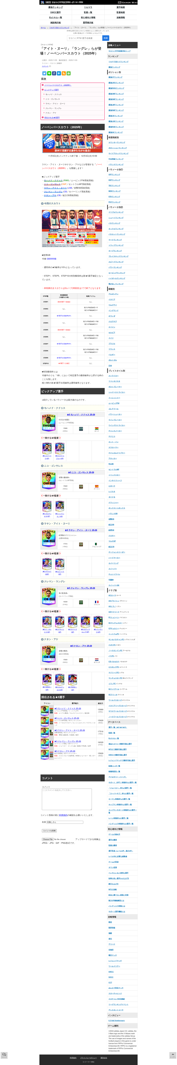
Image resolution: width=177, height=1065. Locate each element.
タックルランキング (116, 228)
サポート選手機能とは (117, 911)
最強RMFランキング (116, 110)
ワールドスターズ (115, 700)
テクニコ (112, 436)
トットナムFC (114, 634)
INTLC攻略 (113, 889)
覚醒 (110, 933)
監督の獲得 (113, 845)
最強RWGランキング (116, 88)
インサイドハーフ (115, 480)
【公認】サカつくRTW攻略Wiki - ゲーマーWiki (63, 2)
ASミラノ (112, 606)
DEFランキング (114, 180)
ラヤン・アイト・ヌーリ (55, 187)
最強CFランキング (115, 77)
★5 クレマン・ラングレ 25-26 (81, 587)
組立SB (111, 524)
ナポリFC (112, 645)
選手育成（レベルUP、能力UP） (121, 850)
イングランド (114, 310)
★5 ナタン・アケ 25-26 (81, 645)
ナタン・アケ (50, 195)
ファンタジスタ (114, 381)
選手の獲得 (113, 839)
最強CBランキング (116, 115)
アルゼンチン (114, 294)
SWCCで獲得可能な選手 (118, 755)
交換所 (111, 949)
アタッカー (113, 458)
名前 (44, 821)
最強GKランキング (116, 132)
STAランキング (114, 196)
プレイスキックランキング (118, 256)
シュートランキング (116, 217)
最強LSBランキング (116, 121)
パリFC (111, 656)
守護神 (111, 579)
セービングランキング (117, 272)
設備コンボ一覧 (114, 766)
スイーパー (113, 568)
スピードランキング (116, 261)
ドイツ (111, 338)
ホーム (43, 27)
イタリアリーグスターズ (118, 705)
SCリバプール (114, 689)
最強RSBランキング (116, 126)
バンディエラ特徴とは (117, 906)
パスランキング (114, 223)
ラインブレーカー (115, 419)
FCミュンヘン (114, 617)
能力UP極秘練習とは (116, 900)
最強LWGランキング (116, 82)
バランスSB (113, 513)
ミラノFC (112, 683)
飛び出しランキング (116, 284)
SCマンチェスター (116, 623)
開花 (110, 922)
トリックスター (114, 475)
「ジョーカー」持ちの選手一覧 (120, 788)
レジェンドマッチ (115, 960)
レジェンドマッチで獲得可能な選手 (122, 760)
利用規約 (63, 815)
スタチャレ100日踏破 (117, 999)
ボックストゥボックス (117, 508)
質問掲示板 (88, 22)
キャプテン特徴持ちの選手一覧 (120, 804)
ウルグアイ (113, 305)
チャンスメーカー (115, 431)
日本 (110, 365)
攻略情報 (121, 17)
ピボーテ (112, 486)
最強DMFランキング (116, 99)
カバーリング (114, 563)
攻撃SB (111, 519)
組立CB (111, 546)
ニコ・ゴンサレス (52, 184)
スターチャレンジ (115, 993)
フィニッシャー (114, 397)
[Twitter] (44, 73)
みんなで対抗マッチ (116, 988)
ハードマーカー (114, 557)
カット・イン (114, 442)
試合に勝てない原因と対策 (118, 895)
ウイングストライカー (117, 425)
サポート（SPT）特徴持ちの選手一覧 (123, 782)
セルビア (112, 332)
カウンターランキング (117, 142)
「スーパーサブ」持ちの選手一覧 (121, 793)
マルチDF (112, 541)
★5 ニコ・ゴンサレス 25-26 (81, 472)
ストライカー (114, 375)
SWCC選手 (55, 12)
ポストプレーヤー (115, 386)
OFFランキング (114, 174)
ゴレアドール (114, 408)
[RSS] (64, 73)
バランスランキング (116, 164)
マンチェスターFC (115, 678)
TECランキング (114, 185)
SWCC (111, 971)
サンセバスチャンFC (116, 639)
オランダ (112, 316)
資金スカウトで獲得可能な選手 (120, 743)
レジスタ (112, 491)
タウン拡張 (113, 867)
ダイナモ (112, 497)
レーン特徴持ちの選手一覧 (118, 818)
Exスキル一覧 (55, 17)
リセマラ (88, 7)
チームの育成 (114, 862)
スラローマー (114, 447)
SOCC (111, 977)
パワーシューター (115, 414)
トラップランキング (116, 245)
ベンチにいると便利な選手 (118, 873)
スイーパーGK (114, 585)
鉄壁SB (111, 530)
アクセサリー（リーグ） (118, 777)
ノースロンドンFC (115, 650)
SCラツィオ (113, 694)
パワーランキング (115, 267)
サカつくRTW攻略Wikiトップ (120, 51)
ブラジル (112, 343)
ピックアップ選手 (51, 89)
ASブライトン (114, 601)
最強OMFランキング (116, 93)
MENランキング (115, 191)
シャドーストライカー (117, 392)
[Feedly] (69, 73)
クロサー (112, 535)
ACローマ (112, 595)
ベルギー (112, 354)
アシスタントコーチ (116, 1010)
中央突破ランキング (116, 159)
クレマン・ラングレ (53, 191)
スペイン (112, 327)
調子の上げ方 (114, 884)
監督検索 (121, 12)
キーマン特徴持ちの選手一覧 (119, 799)
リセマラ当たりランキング (59, 27)
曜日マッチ (113, 955)
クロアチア (113, 321)
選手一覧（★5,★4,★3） (118, 727)
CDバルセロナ (114, 661)
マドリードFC (114, 672)
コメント (45, 66)
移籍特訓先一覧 (114, 771)
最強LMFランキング (116, 104)
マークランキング (115, 239)
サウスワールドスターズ (118, 711)
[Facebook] (54, 73)
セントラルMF (114, 469)
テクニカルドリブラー (117, 453)
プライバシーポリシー (88, 1057)
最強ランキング (55, 7)
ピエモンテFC (114, 667)
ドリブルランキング (116, 212)
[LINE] (49, 73)
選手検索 (121, 7)
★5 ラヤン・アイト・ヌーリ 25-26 (81, 530)
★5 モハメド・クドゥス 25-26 (81, 414)
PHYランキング (114, 202)
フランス (112, 349)
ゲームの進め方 (114, 834)
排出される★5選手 (52, 117)
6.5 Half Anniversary (117, 1020)
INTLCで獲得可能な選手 (118, 749)
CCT (110, 982)
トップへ (173, 1057)
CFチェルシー (114, 628)
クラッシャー (114, 502)
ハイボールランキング (117, 278)
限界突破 (112, 927)
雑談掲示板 (55, 22)
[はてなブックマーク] (59, 73)
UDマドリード (114, 612)
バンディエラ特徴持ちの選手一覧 (121, 823)
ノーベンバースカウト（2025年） (58, 85)
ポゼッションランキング (118, 148)
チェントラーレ (114, 574)
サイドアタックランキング (118, 153)
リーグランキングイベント (118, 1004)
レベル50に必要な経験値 (118, 856)
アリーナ (112, 944)
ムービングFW (114, 403)
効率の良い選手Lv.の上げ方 (119, 878)
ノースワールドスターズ (118, 716)
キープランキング (115, 250)
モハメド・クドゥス (53, 180)
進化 (110, 938)
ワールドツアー (114, 966)
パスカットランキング (117, 234)
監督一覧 (88, 12)
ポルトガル (113, 360)
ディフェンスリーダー (117, 552)
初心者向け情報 (88, 17)
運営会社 (104, 1057)
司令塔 (111, 464)
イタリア (112, 299)
